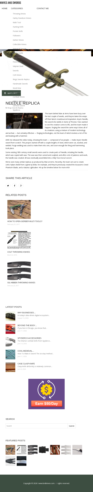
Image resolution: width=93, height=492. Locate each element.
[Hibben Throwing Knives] (66, 450)
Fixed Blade (17, 62)
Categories (17, 8)
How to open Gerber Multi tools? (24, 221)
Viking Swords (18, 57)
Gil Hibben (17, 92)
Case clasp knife (26, 364)
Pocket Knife (18, 31)
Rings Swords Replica (21, 79)
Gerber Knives (18, 40)
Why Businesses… (27, 313)
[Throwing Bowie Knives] (21, 461)
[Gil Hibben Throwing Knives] (46, 270)
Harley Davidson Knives (22, 18)
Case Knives (17, 119)
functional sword (64, 158)
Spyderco (16, 110)
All (56, 483)
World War (17, 88)
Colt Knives (17, 75)
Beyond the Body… (27, 325)
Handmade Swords (20, 84)
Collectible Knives (19, 44)
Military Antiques (19, 101)
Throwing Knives (19, 14)
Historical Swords (19, 49)
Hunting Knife (18, 27)
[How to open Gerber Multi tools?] (46, 209)
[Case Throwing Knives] (55, 450)
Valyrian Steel (18, 66)
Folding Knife (18, 53)
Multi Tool (17, 22)
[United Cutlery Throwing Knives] (10, 461)
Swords (16, 70)
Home (4, 8)
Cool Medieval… (26, 351)
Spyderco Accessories (29, 338)
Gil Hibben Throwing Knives (21, 283)
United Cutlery (18, 114)
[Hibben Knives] (77, 450)
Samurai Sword (19, 105)
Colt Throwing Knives (18, 252)
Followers (16, 35)
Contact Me (43, 8)
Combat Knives (19, 97)
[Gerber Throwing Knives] (44, 450)
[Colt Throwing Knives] (46, 240)
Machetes (17, 123)
